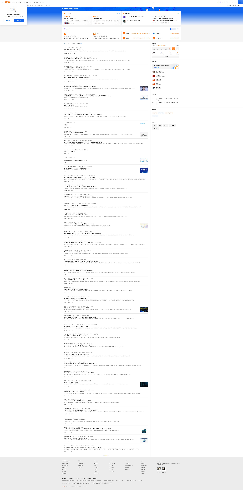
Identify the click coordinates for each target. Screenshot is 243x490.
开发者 (75, 94)
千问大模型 (80, 465)
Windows (73, 85)
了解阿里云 (41, 2)
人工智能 (76, 47)
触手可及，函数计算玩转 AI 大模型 (70, 36)
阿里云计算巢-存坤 (67, 436)
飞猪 (102, 480)
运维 (85, 315)
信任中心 (143, 473)
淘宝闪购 (141, 480)
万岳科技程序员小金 (67, 408)
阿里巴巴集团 (65, 480)
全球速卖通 (81, 480)
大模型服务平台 (81, 463)
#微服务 (155, 113)
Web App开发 (74, 380)
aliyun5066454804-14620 (68, 149)
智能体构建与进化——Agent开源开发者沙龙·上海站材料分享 (76, 38)
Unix (81, 66)
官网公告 (143, 469)
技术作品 (77, 131)
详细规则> (177, 45)
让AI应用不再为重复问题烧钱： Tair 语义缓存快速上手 (140, 33)
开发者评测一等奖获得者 (160, 72)
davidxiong (66, 287)
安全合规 (64, 471)
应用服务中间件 (76, 75)
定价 (27, 2)
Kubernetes (82, 75)
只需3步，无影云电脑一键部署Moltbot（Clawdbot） (163, 18)
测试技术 (81, 259)
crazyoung (66, 334)
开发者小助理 (66, 122)
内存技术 (76, 250)
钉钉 (122, 480)
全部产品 (96, 463)
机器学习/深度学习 (84, 380)
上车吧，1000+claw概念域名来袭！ (160, 16)
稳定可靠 (64, 469)
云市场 (30, 2)
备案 (229, 2)
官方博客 (31, 5)
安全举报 (83, 478)
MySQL (78, 231)
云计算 (80, 296)
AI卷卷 (65, 185)
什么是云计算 (65, 463)
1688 (95, 480)
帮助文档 (111, 465)
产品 (16, 2)
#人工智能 (161, 113)
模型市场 (80, 467)
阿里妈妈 (99, 480)
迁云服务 (143, 467)
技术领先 (64, 467)
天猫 (78, 480)
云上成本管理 (96, 473)
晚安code (65, 222)
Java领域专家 (158, 88)
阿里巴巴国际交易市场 (89, 480)
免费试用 (96, 465)
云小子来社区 (66, 445)
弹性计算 (84, 296)
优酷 (119, 480)
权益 (24, 2)
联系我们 (89, 478)
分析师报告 (64, 473)
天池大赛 (111, 469)
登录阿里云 (19, 20)
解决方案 (20, 2)
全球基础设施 (65, 465)
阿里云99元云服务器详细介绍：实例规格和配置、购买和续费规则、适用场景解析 (106, 38)
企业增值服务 (144, 465)
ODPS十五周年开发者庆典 (174, 38)
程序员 (78, 417)
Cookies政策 (70, 478)
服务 (37, 2)
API (73, 103)
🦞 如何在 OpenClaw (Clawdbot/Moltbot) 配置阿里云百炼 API (165, 20)
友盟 (117, 480)
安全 (74, 57)
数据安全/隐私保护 (74, 175)
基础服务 (143, 463)
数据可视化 (88, 352)
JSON (79, 352)
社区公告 (172, 125)
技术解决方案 (112, 463)
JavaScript (81, 194)
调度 (78, 222)
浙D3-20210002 (108, 483)
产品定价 (96, 469)
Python (83, 343)
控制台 (232, 2)
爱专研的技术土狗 (67, 203)
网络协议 (81, 315)
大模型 (13, 2)
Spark (76, 334)
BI (79, 250)
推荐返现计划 (128, 469)
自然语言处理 (71, 94)
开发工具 (78, 113)
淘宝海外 (132, 480)
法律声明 (64, 478)
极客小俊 (65, 94)
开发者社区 (112, 467)
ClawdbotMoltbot (67, 324)
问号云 (65, 175)
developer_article (67, 47)
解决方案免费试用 (129, 465)
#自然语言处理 (169, 113)
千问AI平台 (74, 480)
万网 (110, 480)
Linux (77, 85)
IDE (75, 113)
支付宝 (125, 480)
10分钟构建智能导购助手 (175, 33)
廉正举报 (77, 478)
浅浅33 (65, 380)
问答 (82, 113)
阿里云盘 (136, 480)
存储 (76, 445)
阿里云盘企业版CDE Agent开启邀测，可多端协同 (141, 38)
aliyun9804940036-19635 (68, 343)
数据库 (74, 213)
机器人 (77, 436)
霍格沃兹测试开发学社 (68, 194)
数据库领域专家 (158, 80)
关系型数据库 (86, 231)
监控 (82, 203)
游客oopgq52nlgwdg (67, 315)
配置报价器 (96, 471)
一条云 (65, 140)
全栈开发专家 (158, 84)
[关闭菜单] (2, 2)
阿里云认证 (112, 471)
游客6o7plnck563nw (67, 231)
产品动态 (96, 467)
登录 (240, 2)
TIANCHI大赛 (40, 5)
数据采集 (79, 203)
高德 (113, 480)
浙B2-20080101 (91, 483)
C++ (81, 371)
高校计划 (127, 467)
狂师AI (65, 306)
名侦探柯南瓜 (66, 113)
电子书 (165, 125)
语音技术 (77, 408)
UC (115, 480)
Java (81, 250)
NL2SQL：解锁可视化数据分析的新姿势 (160, 22)
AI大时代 (155, 128)
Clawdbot (65, 362)
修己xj (65, 85)
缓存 (72, 427)
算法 (79, 427)
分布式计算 (80, 334)
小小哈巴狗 (66, 213)
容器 (77, 57)
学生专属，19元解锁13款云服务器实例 (100, 36)
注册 (235, 2)
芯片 (71, 103)
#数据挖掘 (155, 116)
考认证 (35, 5)
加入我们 (95, 478)
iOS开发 (77, 66)
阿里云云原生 (66, 57)
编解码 (77, 296)
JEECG (65, 427)
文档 (227, 2)
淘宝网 (69, 480)
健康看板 (143, 471)
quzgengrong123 (67, 250)
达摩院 (128, 480)
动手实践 (27, 5)
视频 (74, 122)
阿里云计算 (106, 480)
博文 (80, 47)
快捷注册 (8, 20)
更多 (178, 13)
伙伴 (34, 2)
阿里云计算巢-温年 (67, 296)
